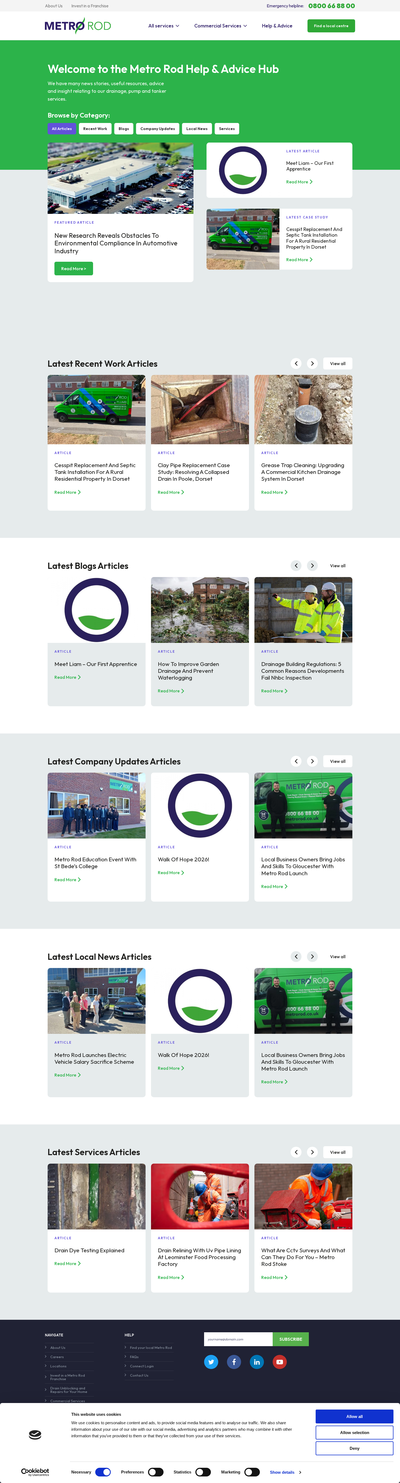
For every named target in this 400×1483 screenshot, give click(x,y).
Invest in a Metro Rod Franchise (67, 1377)
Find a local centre (331, 25)
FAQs (134, 1357)
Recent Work (95, 128)
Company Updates (157, 128)
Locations (58, 1366)
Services (227, 128)
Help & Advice (277, 26)
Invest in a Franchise (90, 5)
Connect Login (142, 1366)
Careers (57, 1357)
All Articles (62, 128)
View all (338, 363)
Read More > (73, 268)
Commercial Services (217, 26)
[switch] (156, 1472)
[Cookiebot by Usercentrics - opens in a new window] (35, 1472)
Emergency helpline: (311, 6)
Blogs (124, 128)
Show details (282, 1472)
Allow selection (354, 1432)
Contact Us (139, 1375)
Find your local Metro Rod (151, 1347)
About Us (54, 5)
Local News (197, 128)
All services (161, 26)
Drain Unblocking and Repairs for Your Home (68, 1390)
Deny (354, 1448)
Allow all (354, 1416)
